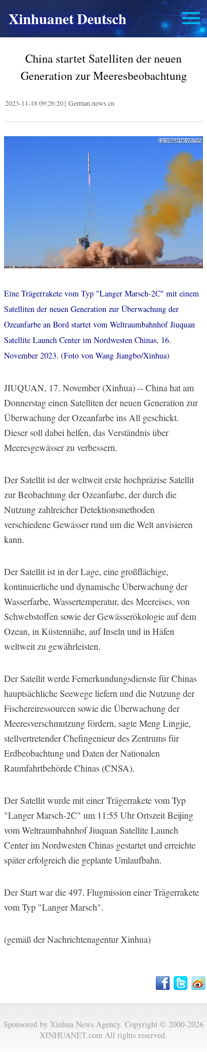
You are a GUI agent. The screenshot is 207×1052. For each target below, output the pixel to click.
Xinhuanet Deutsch (67, 18)
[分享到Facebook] (163, 983)
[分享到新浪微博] (199, 983)
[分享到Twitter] (181, 983)
